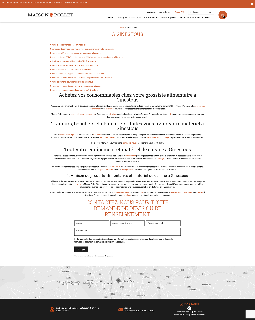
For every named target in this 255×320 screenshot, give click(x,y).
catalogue (116, 167)
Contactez (97, 135)
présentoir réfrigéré (67, 135)
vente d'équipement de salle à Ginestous (69, 45)
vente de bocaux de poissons (83, 114)
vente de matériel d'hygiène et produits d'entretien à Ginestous (78, 74)
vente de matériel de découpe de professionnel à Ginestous (76, 53)
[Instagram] (189, 308)
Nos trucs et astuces (190, 17)
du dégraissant (128, 169)
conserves (110, 109)
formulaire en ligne (121, 192)
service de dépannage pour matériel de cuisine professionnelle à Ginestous (83, 49)
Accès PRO (179, 12)
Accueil (110, 17)
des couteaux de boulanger (158, 137)
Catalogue (122, 17)
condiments (131, 156)
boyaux (78, 184)
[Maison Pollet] (50, 15)
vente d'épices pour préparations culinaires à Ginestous (75, 90)
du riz (169, 114)
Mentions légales (184, 311)
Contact (207, 17)
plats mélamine (106, 169)
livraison (113, 114)
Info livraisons (151, 17)
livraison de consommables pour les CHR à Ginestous (74, 61)
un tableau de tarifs (108, 137)
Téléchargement (169, 17)
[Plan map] (127, 298)
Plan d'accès (191, 304)
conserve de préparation (181, 192)
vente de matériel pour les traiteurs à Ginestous (71, 69)
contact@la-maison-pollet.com (159, 12)
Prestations (135, 17)
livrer (142, 192)
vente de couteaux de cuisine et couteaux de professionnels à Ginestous (82, 78)
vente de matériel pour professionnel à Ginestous (72, 82)
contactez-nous (129, 143)
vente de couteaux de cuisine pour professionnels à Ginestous (77, 86)
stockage (160, 158)
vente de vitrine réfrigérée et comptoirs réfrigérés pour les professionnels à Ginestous (88, 57)
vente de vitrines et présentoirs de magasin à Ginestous (75, 65)
